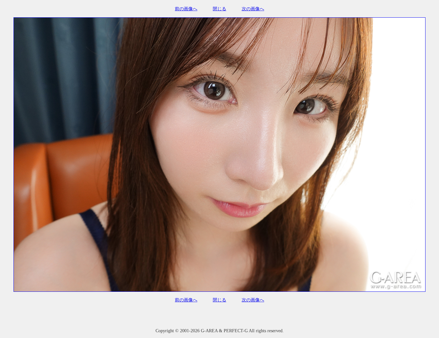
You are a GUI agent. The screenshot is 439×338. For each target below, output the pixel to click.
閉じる (219, 8)
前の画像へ (186, 8)
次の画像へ (253, 8)
